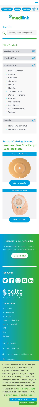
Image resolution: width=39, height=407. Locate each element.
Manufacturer (10, 65)
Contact (5, 336)
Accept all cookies (27, 403)
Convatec (12, 81)
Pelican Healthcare (16, 109)
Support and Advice (10, 320)
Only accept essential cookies (23, 399)
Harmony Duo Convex (18, 126)
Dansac (11, 85)
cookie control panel (26, 389)
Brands (7, 120)
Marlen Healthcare (16, 95)
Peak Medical (14, 105)
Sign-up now (20, 256)
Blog (4, 332)
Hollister (12, 88)
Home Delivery (8, 313)
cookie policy (27, 395)
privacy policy (12, 395)
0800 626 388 (13, 349)
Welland (11, 112)
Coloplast (12, 78)
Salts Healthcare (15, 71)
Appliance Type (11, 51)
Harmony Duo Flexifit (17, 129)
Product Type (10, 58)
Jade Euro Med (15, 92)
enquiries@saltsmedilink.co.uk (19, 354)
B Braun (11, 74)
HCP (4, 328)
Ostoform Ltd (14, 102)
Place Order (7, 309)
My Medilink (7, 317)
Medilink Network (9, 324)
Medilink (19, 16)
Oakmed (12, 98)
